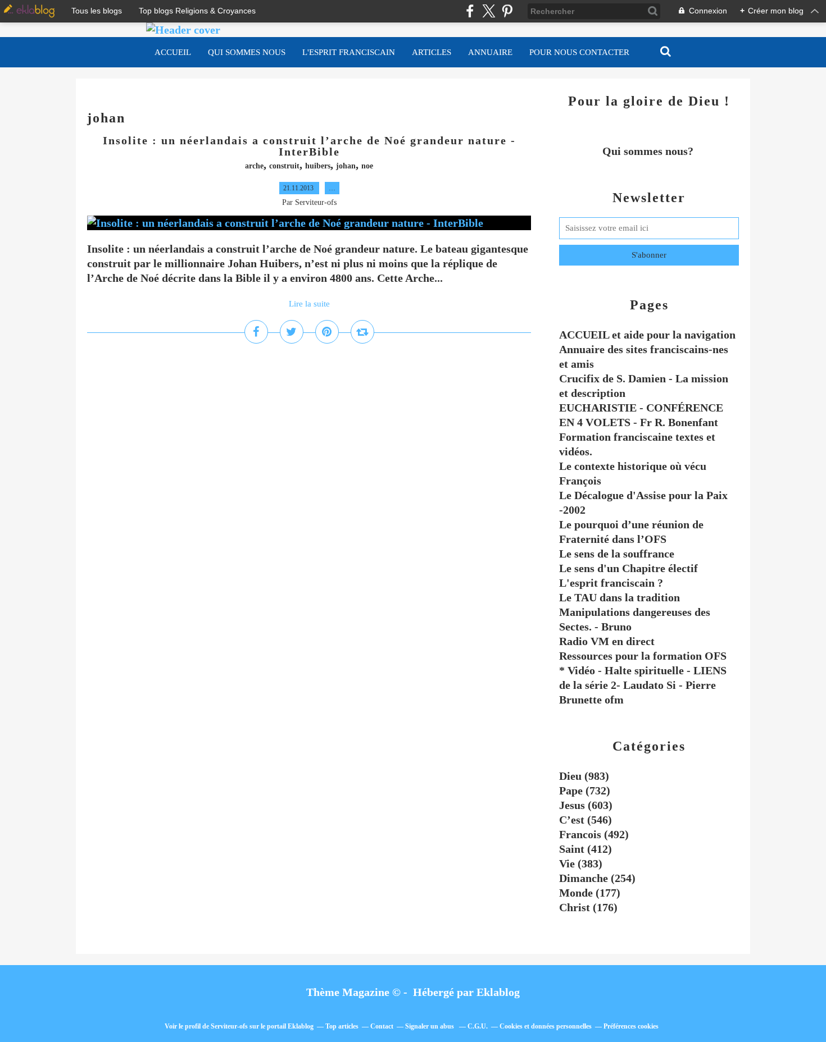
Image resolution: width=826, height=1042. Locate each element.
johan (346, 166)
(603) (585, 805)
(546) (585, 820)
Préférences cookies (631, 1026)
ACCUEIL (173, 52)
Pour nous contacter (579, 52)
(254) (597, 878)
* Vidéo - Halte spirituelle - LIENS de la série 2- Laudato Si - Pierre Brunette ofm (643, 685)
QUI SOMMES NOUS (246, 52)
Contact (381, 1026)
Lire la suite (309, 303)
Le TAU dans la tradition (619, 597)
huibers (317, 166)
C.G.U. (478, 1026)
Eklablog (498, 992)
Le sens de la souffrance (616, 553)
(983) (584, 776)
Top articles (341, 1026)
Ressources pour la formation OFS (643, 656)
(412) (585, 849)
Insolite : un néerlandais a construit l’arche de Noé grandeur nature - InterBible (309, 146)
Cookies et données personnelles (546, 1026)
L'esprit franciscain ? (611, 583)
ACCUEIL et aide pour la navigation (647, 334)
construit (284, 166)
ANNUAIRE (490, 52)
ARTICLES (431, 52)
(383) (580, 863)
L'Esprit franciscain (348, 52)
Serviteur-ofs (229, 1026)
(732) (584, 790)
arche (254, 166)
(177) (589, 892)
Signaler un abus (430, 1026)
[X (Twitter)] (489, 10)
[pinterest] (507, 10)
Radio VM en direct (607, 641)
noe (367, 166)
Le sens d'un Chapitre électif (628, 568)
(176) (588, 907)
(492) (594, 834)
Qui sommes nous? (649, 151)
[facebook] (470, 10)
